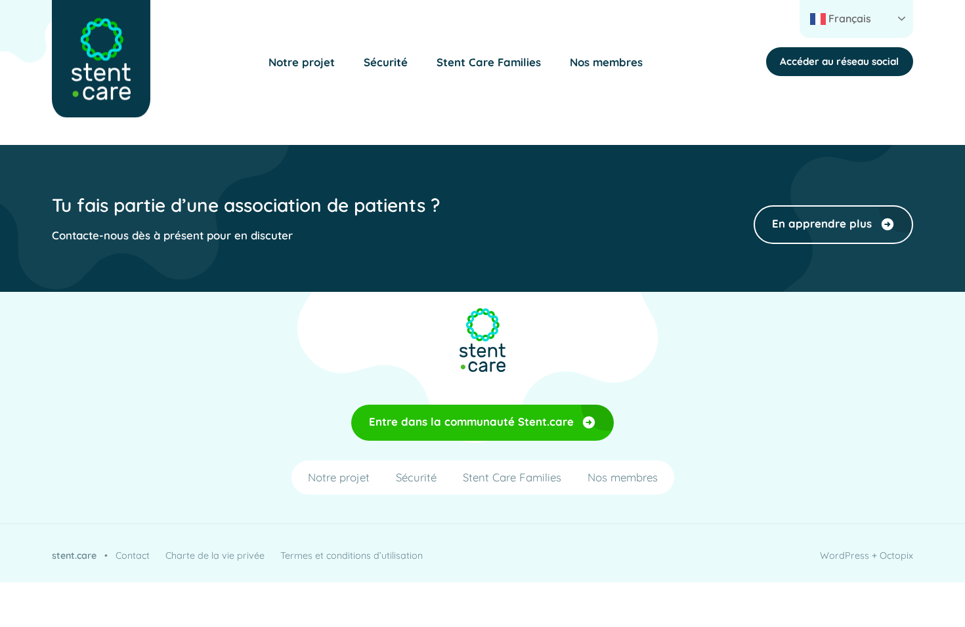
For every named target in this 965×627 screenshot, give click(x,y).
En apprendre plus (822, 223)
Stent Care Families (489, 62)
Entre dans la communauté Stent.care (471, 421)
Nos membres (606, 62)
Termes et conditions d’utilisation (351, 555)
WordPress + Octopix (866, 555)
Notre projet (301, 62)
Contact (133, 555)
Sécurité (386, 62)
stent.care (74, 555)
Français (848, 18)
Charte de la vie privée (215, 555)
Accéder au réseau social (839, 61)
